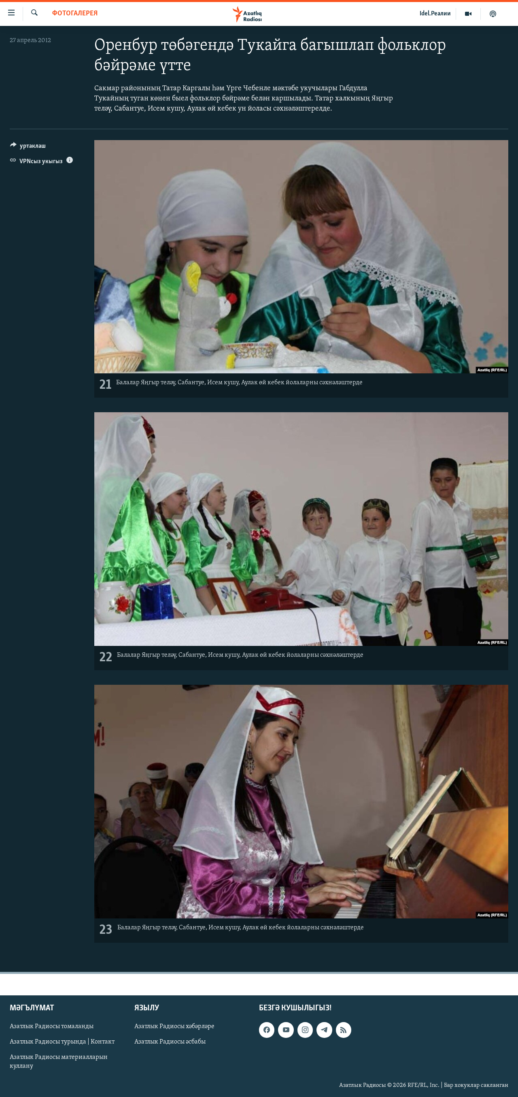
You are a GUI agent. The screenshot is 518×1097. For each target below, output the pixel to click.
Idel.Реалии (435, 14)
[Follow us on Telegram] (324, 1029)
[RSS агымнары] (343, 1029)
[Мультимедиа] (468, 13)
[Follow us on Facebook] (266, 1029)
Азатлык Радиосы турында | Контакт (62, 1042)
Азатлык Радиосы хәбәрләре (174, 1026)
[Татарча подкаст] (493, 13)
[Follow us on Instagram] (305, 1029)
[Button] (28, 147)
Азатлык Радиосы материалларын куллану (59, 1061)
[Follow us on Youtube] (285, 1029)
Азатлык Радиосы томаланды (51, 1026)
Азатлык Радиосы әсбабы (170, 1042)
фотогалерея (75, 13)
